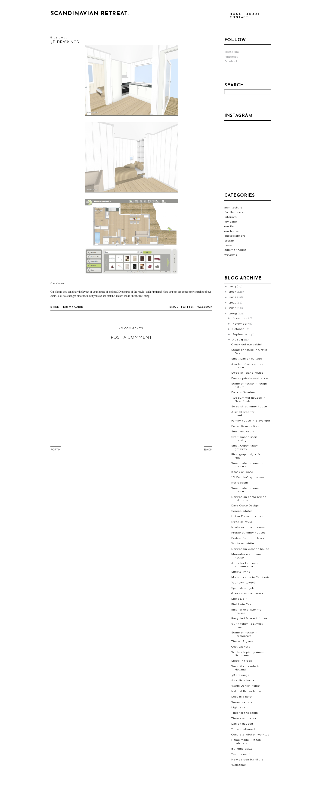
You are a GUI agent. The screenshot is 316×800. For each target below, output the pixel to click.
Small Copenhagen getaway (245, 447)
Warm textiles (241, 702)
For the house (234, 212)
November (240, 323)
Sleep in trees (241, 660)
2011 (233, 302)
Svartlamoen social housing (245, 438)
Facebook (204, 306)
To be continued (243, 729)
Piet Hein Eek (241, 604)
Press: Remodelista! (245, 426)
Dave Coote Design (245, 505)
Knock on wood (242, 472)
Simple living (241, 571)
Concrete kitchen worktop (250, 734)
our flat (229, 226)
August (238, 339)
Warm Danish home (245, 685)
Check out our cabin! (246, 344)
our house (231, 231)
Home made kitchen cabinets (246, 741)
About (253, 14)
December (240, 318)
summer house (235, 249)
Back (208, 449)
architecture (233, 207)
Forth (55, 449)
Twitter (187, 306)
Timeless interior (243, 718)
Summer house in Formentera (244, 634)
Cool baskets (240, 646)
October (238, 329)
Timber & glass (242, 641)
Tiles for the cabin (244, 712)
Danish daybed (242, 723)
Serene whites (242, 511)
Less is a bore (241, 696)
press (228, 245)
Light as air (239, 707)
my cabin (76, 306)
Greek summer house (247, 593)
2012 (233, 297)
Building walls (241, 748)
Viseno (58, 291)
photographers (234, 235)
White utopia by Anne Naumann (247, 654)
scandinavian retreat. (89, 14)
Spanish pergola (243, 588)
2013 (233, 291)
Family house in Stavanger (250, 420)
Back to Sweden (243, 392)
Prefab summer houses (248, 532)
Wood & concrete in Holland (245, 668)
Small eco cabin (242, 431)
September (241, 334)
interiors (230, 217)
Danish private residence (249, 378)
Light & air (239, 598)
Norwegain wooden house (250, 549)
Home (236, 14)
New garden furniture (247, 759)
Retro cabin (239, 482)
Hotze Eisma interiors (247, 516)
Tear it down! (240, 754)
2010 (233, 308)
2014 (233, 286)
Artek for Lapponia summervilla (244, 564)
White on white (242, 543)
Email (174, 306)
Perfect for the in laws (247, 538)
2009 (233, 313)
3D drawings (240, 675)
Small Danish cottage (246, 358)
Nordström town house (248, 527)
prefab (229, 240)
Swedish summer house (249, 406)
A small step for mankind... (242, 413)
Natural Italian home (246, 691)
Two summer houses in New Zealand (248, 399)
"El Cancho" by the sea (247, 477)
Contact (239, 17)
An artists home (242, 680)
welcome (231, 254)
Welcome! (238, 764)
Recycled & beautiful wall (250, 618)
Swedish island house (247, 372)
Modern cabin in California (250, 577)
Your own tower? (243, 582)
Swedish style (241, 522)
